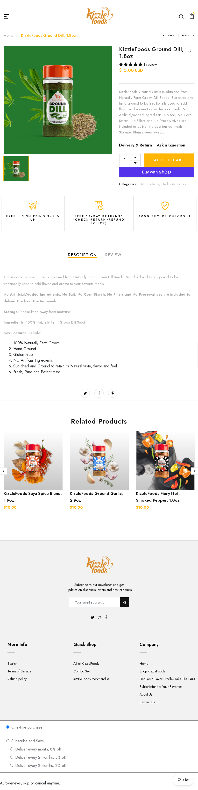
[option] (58, 100)
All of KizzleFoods (86, 663)
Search (12, 663)
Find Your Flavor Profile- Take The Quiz (167, 679)
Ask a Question (171, 145)
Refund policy (17, 679)
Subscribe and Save (27, 741)
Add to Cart (169, 160)
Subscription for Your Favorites (161, 686)
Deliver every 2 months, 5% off (40, 757)
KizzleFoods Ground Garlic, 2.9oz (96, 497)
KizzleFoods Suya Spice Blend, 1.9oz (33, 497)
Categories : (128, 184)
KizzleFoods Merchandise (91, 679)
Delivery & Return (135, 145)
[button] (131, 64)
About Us (146, 694)
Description (82, 255)
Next (186, 35)
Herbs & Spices (174, 184)
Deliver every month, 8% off (37, 749)
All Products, (151, 184)
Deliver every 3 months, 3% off (40, 765)
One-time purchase (26, 727)
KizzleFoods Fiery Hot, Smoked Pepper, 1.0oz (158, 497)
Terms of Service (19, 671)
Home (9, 35)
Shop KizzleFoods (152, 671)
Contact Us (147, 702)
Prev (171, 35)
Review (113, 255)
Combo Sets (82, 671)
